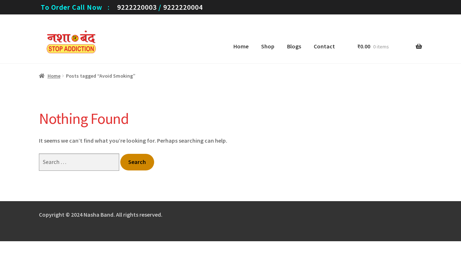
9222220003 (137, 7)
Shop (267, 46)
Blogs (294, 46)
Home (241, 46)
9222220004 (183, 7)
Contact (324, 46)
